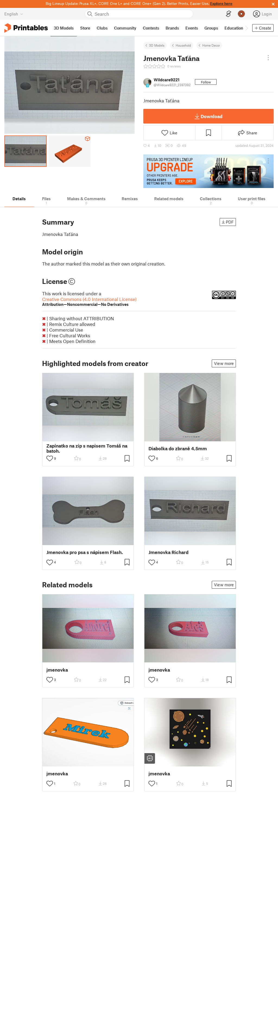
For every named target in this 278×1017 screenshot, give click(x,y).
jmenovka (57, 669)
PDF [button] (230, 221)
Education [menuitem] (234, 27)
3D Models (157, 45)
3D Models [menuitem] (64, 27)
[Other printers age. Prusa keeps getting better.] (208, 171)
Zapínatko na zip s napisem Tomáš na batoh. (86, 448)
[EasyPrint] (229, 14)
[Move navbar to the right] (246, 28)
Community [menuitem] (125, 27)
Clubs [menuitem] (102, 27)
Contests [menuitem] (151, 27)
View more (224, 363)
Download (211, 116)
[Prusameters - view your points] (241, 13)
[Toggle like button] (49, 458)
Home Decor (211, 45)
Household (183, 45)
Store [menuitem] (85, 27)
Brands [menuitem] (172, 27)
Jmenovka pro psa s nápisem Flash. (84, 552)
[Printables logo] (26, 28)
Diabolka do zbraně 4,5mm (178, 448)
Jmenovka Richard (168, 552)
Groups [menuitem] (211, 27)
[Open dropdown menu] (268, 57)
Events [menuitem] (191, 27)
